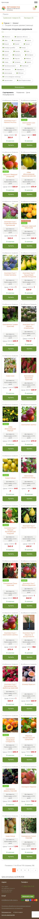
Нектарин (30, 55)
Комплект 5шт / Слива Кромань (10, 274)
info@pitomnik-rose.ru (10, 900)
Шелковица (8, 73)
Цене (28, 92)
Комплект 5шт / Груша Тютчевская (29, 527)
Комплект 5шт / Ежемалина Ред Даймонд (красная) (10, 686)
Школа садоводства (8, 915)
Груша (27, 44)
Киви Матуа (10, 836)
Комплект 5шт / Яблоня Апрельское (29, 326)
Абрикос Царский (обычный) (29, 227)
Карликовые (8, 80)
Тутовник (17, 62)
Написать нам (27, 896)
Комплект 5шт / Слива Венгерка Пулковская (10, 223)
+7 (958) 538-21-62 (27, 886)
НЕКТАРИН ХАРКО (28, 425)
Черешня (7, 69)
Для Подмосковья (25, 80)
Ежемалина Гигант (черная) (28, 837)
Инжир (23, 47)
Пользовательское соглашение (12, 908)
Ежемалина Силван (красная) (10, 325)
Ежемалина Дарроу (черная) (10, 790)
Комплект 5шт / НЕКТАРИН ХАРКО (10, 634)
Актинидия (17, 40)
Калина (6, 51)
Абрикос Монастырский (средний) (29, 737)
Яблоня (20, 73)
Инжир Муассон (28, 684)
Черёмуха (25, 66)
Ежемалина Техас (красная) (10, 584)
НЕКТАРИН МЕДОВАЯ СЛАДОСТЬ (10, 739)
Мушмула (17, 55)
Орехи (6, 58)
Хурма (29, 62)
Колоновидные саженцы (12, 76)
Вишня (6, 44)
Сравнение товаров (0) (11, 18)
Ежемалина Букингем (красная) (28, 377)
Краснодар (5, 2)
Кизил (6, 55)
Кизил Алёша (10, 478)
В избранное (7, 100)
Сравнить (15, 100)
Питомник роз (6, 912)
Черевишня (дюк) (10, 66)
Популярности (8, 95)
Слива (6, 62)
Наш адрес (5, 886)
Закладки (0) (28, 18)
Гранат (17, 44)
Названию (20, 92)
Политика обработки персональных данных (16, 906)
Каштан (17, 51)
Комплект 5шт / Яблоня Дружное (28, 584)
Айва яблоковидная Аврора (10, 429)
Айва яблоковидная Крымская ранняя (29, 174)
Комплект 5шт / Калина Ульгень (10, 121)
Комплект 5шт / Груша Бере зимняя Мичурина (29, 275)
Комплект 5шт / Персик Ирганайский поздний (10, 530)
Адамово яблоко (22, 36)
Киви (27, 51)
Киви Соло (10, 376)
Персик (17, 58)
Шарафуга (20, 69)
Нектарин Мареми (28, 787)
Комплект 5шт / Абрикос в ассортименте (29, 635)
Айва (5, 40)
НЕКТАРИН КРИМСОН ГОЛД (28, 477)
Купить (11, 145)
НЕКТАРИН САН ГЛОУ (28, 124)
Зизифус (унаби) (9, 47)
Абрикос (7, 36)
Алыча (29, 40)
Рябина (28, 58)
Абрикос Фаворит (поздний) (10, 175)
